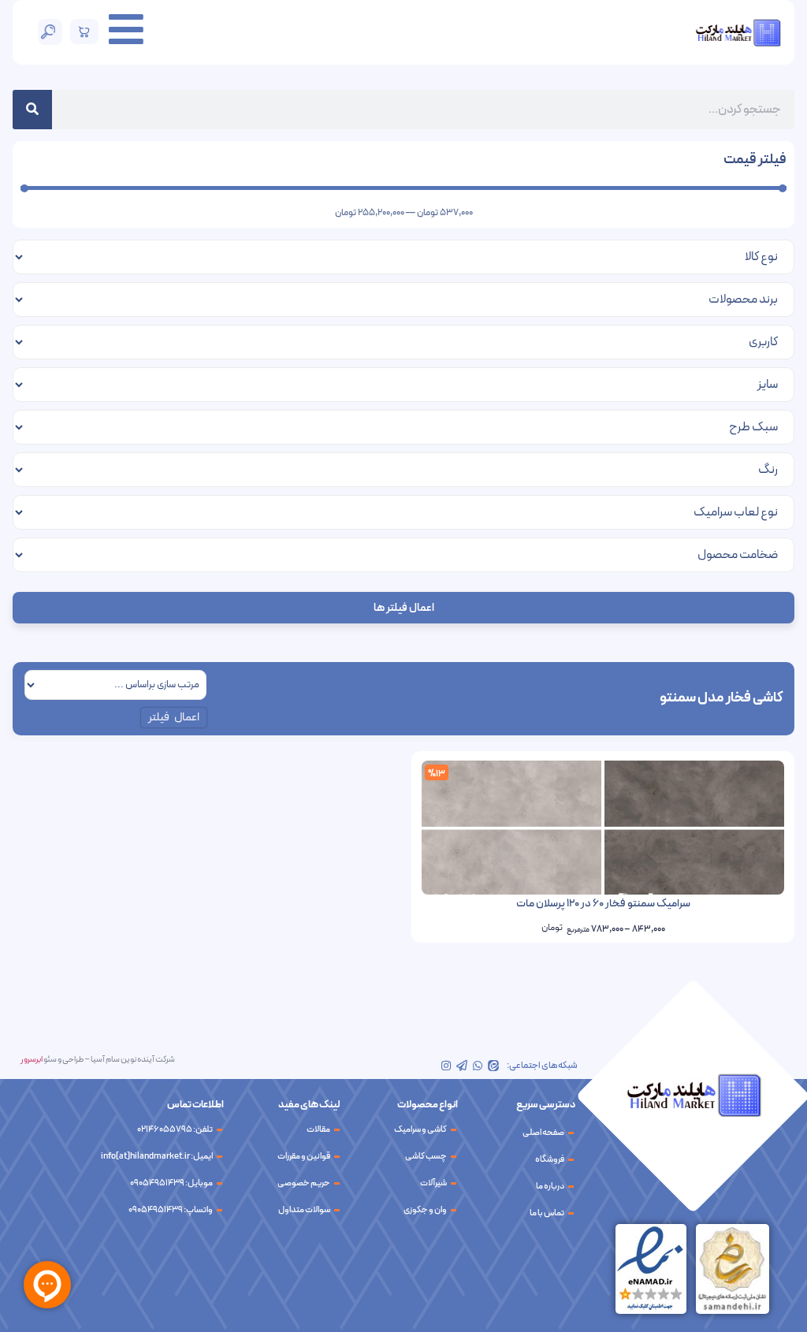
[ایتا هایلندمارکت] (493, 1065)
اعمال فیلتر (174, 718)
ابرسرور (31, 1059)
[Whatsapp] (477, 1065)
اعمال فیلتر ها (404, 608)
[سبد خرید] (84, 31)
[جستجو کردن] (32, 109)
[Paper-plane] (461, 1065)
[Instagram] (446, 1065)
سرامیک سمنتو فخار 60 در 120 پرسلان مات (603, 903)
